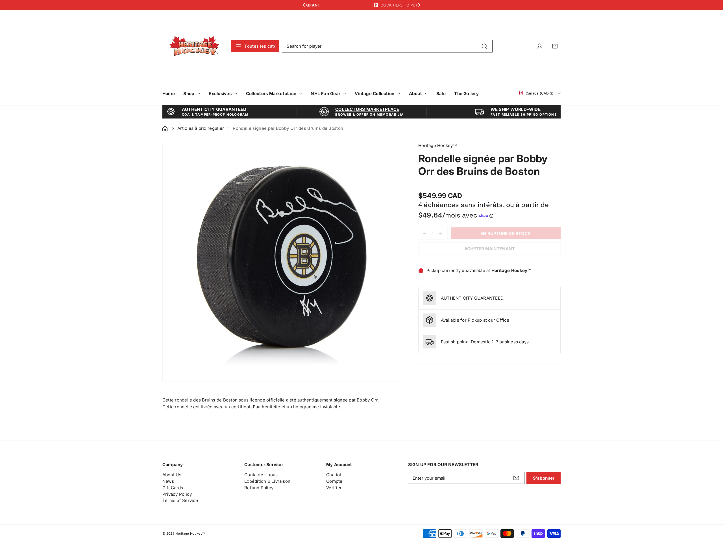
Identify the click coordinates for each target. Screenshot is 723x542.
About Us (171, 474)
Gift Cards (172, 487)
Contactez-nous (261, 474)
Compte (334, 481)
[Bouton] (303, 5)
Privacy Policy (177, 494)
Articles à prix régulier (200, 128)
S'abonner (543, 478)
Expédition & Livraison (267, 481)
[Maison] (165, 128)
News (168, 481)
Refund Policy (258, 487)
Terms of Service (180, 500)
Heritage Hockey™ (190, 534)
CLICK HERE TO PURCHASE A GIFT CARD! (373, 5)
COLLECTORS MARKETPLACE (367, 109)
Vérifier (334, 487)
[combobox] (387, 46)
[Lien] (194, 46)
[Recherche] (484, 46)
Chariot (333, 474)
